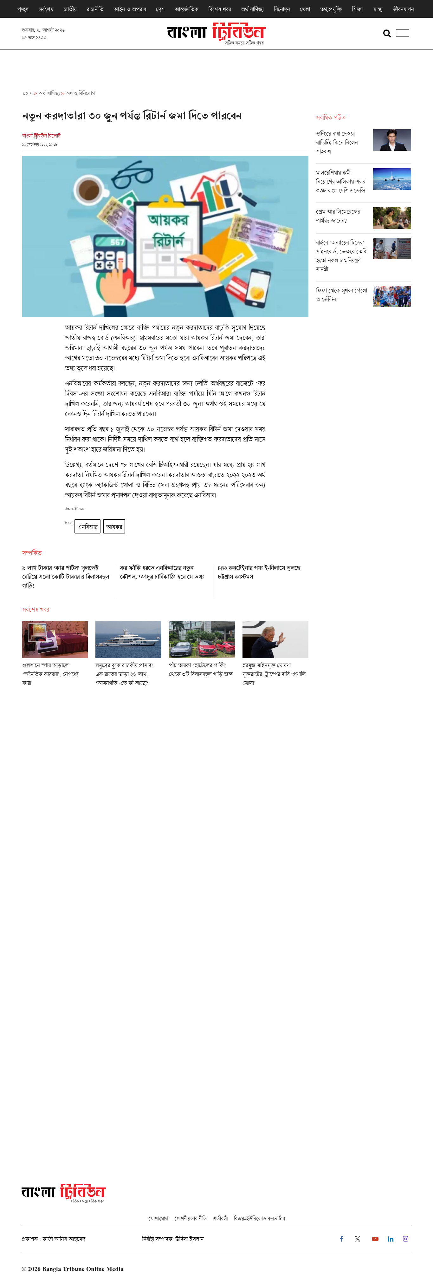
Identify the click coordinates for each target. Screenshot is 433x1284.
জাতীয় (69, 9)
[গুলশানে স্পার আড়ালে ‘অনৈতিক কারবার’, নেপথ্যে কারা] (55, 656)
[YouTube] (375, 1239)
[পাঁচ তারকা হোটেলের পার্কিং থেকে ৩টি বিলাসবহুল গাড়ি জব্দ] (202, 656)
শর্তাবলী (220, 1218)
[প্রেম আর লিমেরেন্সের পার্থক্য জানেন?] (363, 220)
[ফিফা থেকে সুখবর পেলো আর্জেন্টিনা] (363, 297)
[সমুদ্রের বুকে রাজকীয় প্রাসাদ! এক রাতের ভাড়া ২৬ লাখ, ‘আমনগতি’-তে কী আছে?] (128, 656)
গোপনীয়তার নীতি (190, 1218)
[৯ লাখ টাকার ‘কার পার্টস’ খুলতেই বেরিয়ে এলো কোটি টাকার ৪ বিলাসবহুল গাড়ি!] (67, 579)
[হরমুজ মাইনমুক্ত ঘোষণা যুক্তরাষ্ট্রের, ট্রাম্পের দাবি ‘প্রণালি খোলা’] (275, 656)
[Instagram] (405, 1239)
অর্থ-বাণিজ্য (252, 9)
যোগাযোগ (158, 1218)
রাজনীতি (95, 9)
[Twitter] (357, 1239)
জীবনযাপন (403, 9)
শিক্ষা (357, 9)
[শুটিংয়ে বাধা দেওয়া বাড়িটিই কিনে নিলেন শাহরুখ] (363, 146)
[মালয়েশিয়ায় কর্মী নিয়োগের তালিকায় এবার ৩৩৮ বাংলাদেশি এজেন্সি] (363, 185)
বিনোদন (282, 9)
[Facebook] (341, 1239)
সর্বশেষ (46, 9)
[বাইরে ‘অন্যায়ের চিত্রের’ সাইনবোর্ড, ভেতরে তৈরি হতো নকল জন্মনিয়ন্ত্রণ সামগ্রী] (363, 259)
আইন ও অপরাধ (129, 9)
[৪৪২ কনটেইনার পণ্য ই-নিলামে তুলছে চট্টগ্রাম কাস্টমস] (263, 579)
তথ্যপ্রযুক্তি (331, 9)
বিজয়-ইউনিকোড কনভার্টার (259, 1218)
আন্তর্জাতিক (186, 9)
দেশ (160, 9)
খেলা (305, 9)
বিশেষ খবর (219, 9)
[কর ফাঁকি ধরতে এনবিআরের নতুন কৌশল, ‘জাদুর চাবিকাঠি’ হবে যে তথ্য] (165, 579)
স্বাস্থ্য (378, 9)
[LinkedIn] (391, 1239)
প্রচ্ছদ (23, 9)
